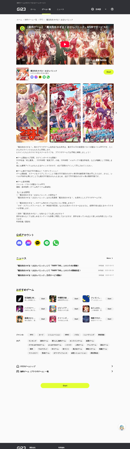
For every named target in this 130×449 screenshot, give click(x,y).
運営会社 (32, 447)
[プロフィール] (112, 9)
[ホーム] (21, 9)
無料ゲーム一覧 (31, 20)
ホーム (33, 9)
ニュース (60, 9)
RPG (41, 20)
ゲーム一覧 (46, 9)
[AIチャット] (121, 426)
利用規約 (61, 447)
